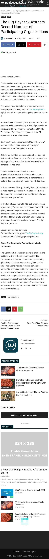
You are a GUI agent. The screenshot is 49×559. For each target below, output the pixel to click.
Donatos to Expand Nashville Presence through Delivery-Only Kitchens (31, 383)
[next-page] (26, 525)
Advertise (17, 551)
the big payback (13, 297)
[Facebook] (3, 309)
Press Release (11, 38)
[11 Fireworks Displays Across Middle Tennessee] (8, 371)
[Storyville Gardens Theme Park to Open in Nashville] (8, 396)
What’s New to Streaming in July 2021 (30, 490)
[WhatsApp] (20, 309)
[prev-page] (22, 525)
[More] (44, 44)
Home (3, 11)
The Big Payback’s (37, 109)
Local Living (5, 375)
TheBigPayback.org (34, 233)
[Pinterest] (14, 309)
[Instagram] (26, 348)
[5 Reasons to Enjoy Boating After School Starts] (24, 449)
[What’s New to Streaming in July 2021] (7, 493)
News (9, 17)
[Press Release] (2, 38)
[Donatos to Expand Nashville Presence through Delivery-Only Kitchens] (8, 384)
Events (9, 11)
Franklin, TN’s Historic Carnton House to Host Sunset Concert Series (10, 326)
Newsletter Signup (29, 551)
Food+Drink (5, 387)
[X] (8, 309)
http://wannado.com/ (28, 344)
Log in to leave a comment (24, 415)
